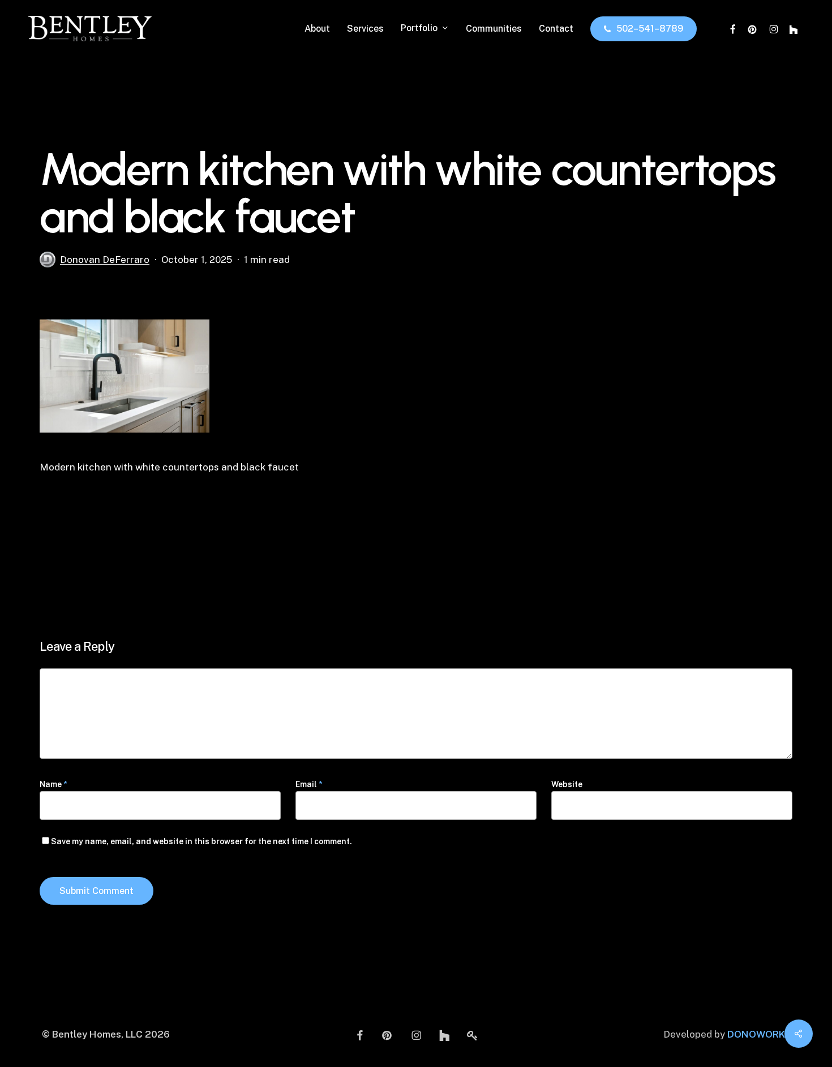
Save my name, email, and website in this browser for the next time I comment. (201, 841)
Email (308, 784)
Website (566, 784)
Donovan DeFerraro (104, 259)
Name (53, 784)
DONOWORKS (759, 1034)
